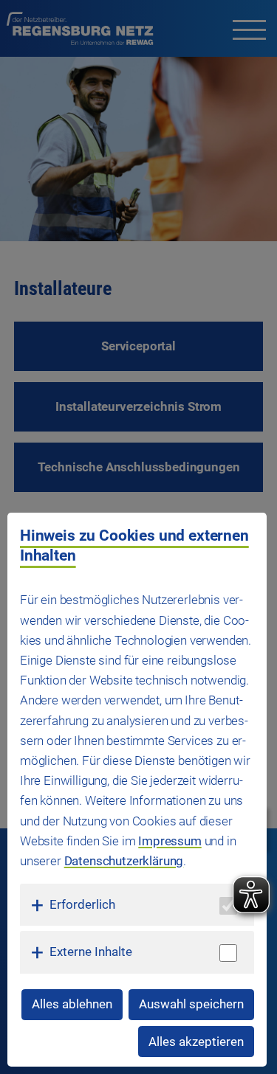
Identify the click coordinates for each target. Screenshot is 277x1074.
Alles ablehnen (72, 1004)
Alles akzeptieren (196, 1041)
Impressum (169, 841)
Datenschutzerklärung (124, 860)
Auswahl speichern (191, 1004)
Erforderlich (82, 904)
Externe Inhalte (90, 951)
